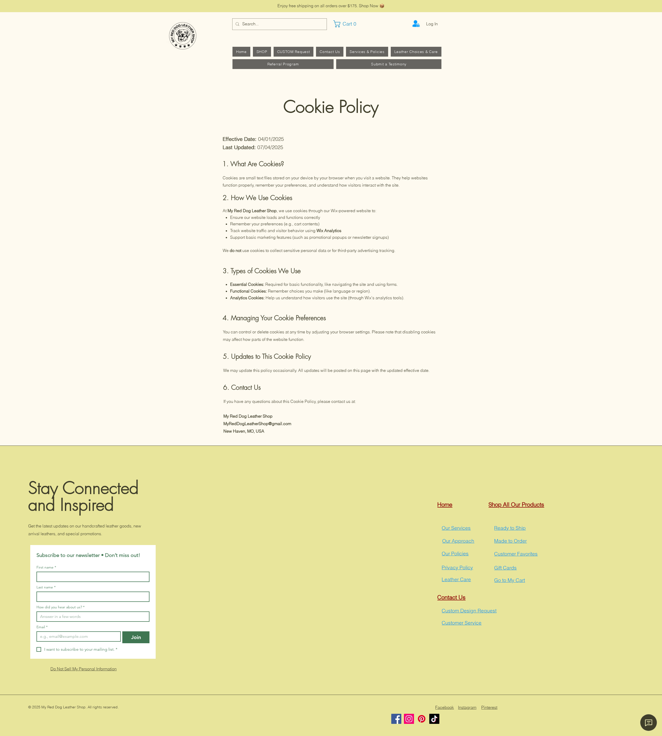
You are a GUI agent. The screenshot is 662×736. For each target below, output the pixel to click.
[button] (347, 23)
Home (444, 504)
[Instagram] (409, 719)
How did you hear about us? (60, 607)
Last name (46, 587)
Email (42, 627)
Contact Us (451, 597)
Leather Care (456, 579)
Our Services (456, 528)
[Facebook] (396, 719)
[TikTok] (434, 719)
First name (46, 567)
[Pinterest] (422, 719)
